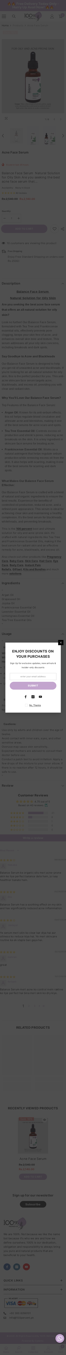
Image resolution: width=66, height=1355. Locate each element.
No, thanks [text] (35, 705)
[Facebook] (25, 696)
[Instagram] (33, 696)
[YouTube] (40, 696)
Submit (33, 685)
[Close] (60, 642)
